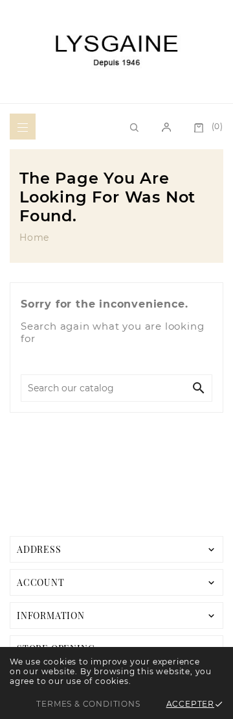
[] (166, 126)
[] (23, 127)
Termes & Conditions (88, 704)
